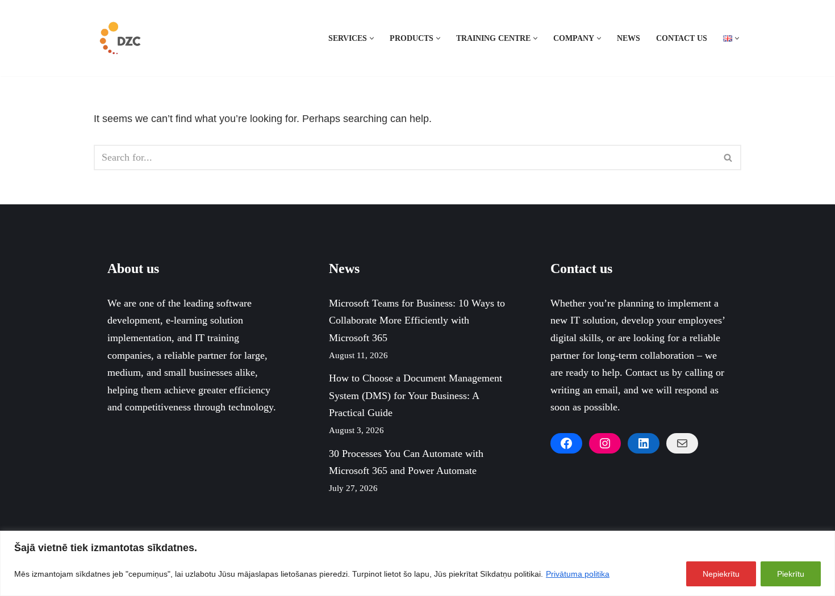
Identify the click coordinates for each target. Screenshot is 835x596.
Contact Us (681, 38)
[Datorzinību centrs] (121, 38)
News (628, 38)
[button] (372, 38)
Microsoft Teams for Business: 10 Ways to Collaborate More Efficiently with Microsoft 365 (417, 320)
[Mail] (682, 443)
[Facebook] (566, 443)
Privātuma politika (577, 573)
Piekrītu (790, 573)
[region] (417, 563)
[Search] (728, 157)
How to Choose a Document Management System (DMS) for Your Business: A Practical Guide (415, 395)
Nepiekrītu (721, 573)
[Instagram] (605, 443)
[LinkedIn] (643, 443)
